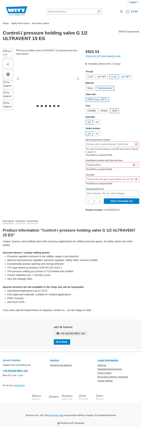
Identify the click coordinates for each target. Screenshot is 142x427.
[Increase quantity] (100, 201)
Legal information (107, 360)
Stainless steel (105, 88)
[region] (41, 80)
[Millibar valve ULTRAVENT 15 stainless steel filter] (48, 79)
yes (89, 122)
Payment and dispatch (61, 365)
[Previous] (18, 78)
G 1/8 (90, 77)
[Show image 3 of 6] (46, 106)
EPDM (104, 111)
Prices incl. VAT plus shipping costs (103, 56)
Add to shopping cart (121, 201)
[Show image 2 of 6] (42, 106)
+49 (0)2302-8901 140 (72, 333)
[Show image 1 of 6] (37, 106)
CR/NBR (91, 111)
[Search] (99, 11)
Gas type (90, 175)
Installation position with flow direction (104, 160)
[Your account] (121, 11)
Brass (90, 88)
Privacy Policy (104, 373)
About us (101, 365)
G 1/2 (113, 77)
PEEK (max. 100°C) (97, 99)
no (97, 122)
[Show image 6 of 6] (58, 106)
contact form (19, 385)
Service (54, 360)
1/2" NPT (125, 77)
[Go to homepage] (17, 11)
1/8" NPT (101, 77)
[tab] (8, 221)
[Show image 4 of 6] (50, 106)
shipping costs (56, 415)
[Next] (78, 78)
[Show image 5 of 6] (54, 106)
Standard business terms (109, 369)
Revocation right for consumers (112, 377)
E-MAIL (63, 342)
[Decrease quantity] (88, 201)
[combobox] (71, 11)
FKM (114, 111)
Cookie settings (105, 381)
